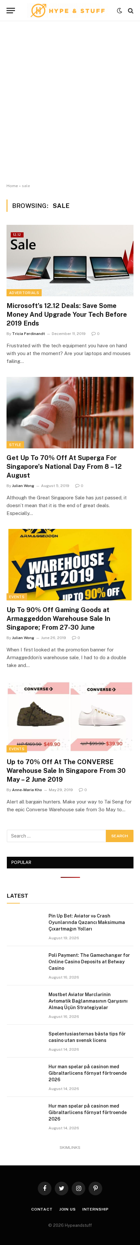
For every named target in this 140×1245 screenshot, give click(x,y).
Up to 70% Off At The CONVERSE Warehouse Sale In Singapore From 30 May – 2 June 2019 (66, 770)
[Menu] (11, 10)
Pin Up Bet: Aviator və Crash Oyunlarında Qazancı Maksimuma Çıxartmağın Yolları (87, 922)
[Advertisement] (70, 102)
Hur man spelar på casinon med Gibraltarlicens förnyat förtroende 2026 (88, 1073)
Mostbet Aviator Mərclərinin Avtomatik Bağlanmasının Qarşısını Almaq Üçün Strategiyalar (88, 1001)
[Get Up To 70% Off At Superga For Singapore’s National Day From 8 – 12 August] (70, 412)
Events (16, 597)
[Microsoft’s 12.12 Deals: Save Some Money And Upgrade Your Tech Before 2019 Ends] (70, 260)
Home (12, 186)
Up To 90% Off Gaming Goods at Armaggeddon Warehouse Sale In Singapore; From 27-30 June (58, 618)
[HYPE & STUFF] (67, 10)
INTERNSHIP (95, 1209)
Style (15, 445)
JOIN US (67, 1209)
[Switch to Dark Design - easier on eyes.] (119, 11)
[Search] (130, 10)
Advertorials (24, 293)
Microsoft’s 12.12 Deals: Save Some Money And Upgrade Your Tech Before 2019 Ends (67, 314)
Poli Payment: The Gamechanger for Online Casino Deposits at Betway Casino (89, 962)
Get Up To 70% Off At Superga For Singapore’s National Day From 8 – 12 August (64, 466)
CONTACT (42, 1209)
